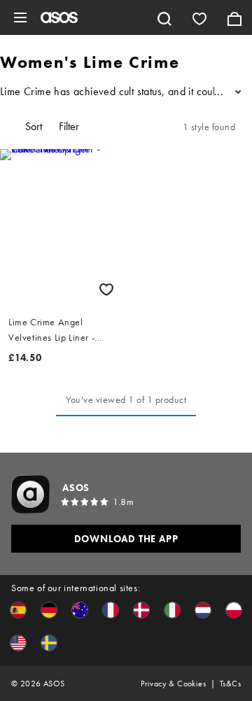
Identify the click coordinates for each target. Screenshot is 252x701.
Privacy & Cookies (173, 683)
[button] (18, 610)
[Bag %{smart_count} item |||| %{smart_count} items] (234, 17)
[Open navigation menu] (20, 17)
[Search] (164, 17)
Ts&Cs (230, 683)
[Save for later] (106, 289)
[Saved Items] (199, 17)
